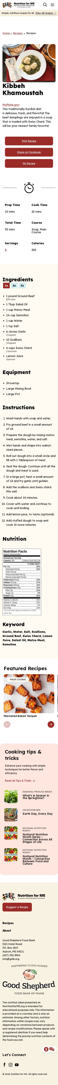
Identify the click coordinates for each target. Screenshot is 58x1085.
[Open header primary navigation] (52, 4)
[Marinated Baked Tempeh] (29, 696)
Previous (7, 724)
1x (6, 285)
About (6, 930)
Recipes (8, 923)
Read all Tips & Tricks (18, 780)
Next (50, 724)
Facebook (4, 1065)
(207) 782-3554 (11, 955)
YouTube (17, 1065)
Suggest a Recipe (17, 907)
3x (22, 285)
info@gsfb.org (10, 959)
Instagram (11, 1065)
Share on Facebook (29, 152)
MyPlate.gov (10, 105)
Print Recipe (29, 141)
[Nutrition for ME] (18, 5)
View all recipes (44, 13)
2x (14, 285)
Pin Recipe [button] (29, 163)
